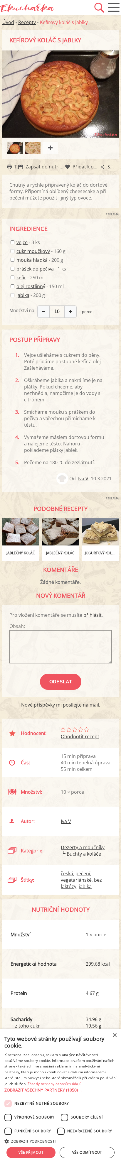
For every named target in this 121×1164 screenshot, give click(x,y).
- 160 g (40, 251)
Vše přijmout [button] (31, 1152)
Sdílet (113, 166)
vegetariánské (76, 880)
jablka (22, 295)
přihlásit (92, 615)
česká (67, 873)
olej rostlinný (30, 286)
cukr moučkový (33, 251)
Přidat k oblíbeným (93, 166)
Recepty (27, 22)
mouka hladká (32, 260)
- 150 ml (40, 286)
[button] (60, 1090)
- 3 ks (28, 242)
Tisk (18, 166)
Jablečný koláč (20, 552)
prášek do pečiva (35, 269)
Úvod (8, 22)
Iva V (83, 478)
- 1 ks (41, 269)
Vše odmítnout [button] (87, 1152)
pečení (82, 873)
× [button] (114, 1035)
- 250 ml (30, 277)
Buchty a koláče (84, 854)
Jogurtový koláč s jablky (102, 552)
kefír (21, 277)
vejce (22, 242)
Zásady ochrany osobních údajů (55, 1083)
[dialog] (60, 1096)
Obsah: (17, 626)
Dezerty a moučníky (83, 847)
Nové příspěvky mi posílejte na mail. (60, 705)
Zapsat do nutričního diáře (55, 166)
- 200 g (39, 260)
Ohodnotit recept (80, 736)
